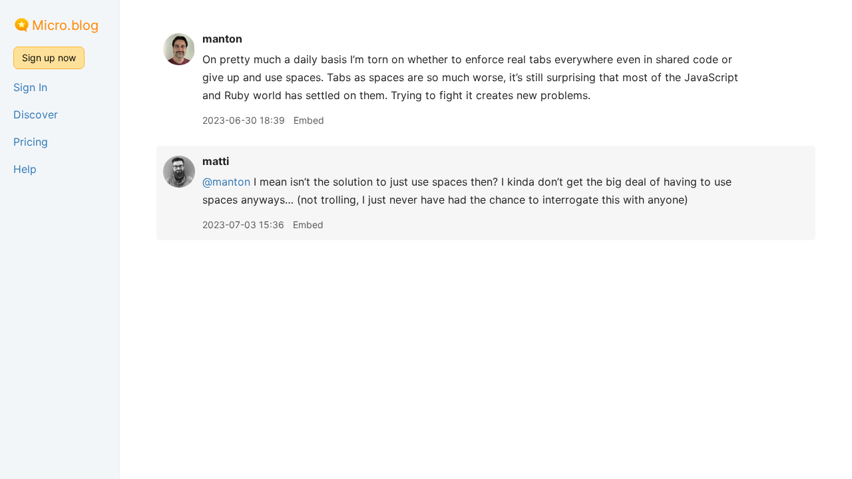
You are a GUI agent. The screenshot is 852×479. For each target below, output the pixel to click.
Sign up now (49, 57)
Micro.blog (65, 25)
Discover (35, 114)
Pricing (30, 141)
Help (25, 169)
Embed (309, 120)
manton (222, 38)
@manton (226, 181)
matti (215, 161)
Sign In (30, 87)
